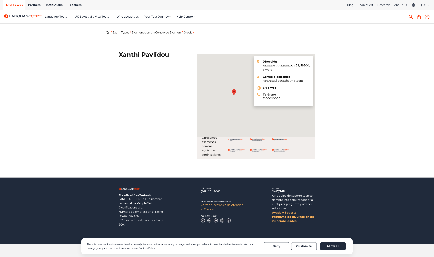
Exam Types (121, 32)
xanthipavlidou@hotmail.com (283, 80)
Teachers (75, 5)
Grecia (188, 32)
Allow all (333, 246)
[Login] (427, 17)
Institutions (54, 5)
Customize (304, 246)
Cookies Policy (147, 248)
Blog (350, 5)
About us (400, 5)
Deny (276, 246)
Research (383, 5)
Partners (34, 5)
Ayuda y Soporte (284, 212)
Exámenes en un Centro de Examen (156, 32)
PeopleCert (365, 5)
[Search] (411, 17)
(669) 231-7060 (211, 191)
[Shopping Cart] (419, 17)
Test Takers (14, 5)
